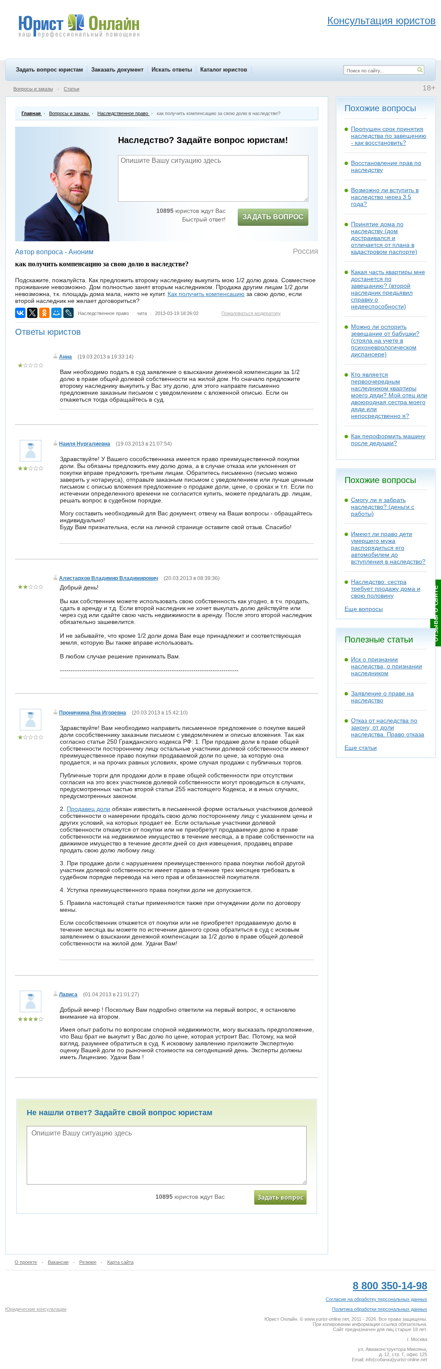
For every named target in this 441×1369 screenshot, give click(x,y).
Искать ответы (172, 69)
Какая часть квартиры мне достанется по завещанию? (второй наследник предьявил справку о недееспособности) (388, 289)
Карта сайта (120, 1262)
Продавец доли (88, 808)
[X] (32, 313)
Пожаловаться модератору (251, 313)
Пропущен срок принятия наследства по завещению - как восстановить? (388, 135)
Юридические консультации (35, 1309)
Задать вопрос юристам (49, 69)
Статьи (71, 88)
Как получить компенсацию (206, 293)
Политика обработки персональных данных (379, 1309)
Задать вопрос (273, 217)
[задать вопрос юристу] (280, 1197)
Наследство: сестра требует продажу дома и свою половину (385, 588)
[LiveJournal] (68, 313)
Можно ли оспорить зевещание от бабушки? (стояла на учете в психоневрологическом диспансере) (385, 340)
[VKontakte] (20, 313)
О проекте (26, 1262)
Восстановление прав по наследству (386, 166)
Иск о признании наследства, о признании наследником (386, 666)
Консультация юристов (381, 20)
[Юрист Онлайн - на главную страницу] (79, 27)
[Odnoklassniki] (44, 313)
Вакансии (58, 1262)
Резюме (87, 1262)
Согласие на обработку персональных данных (376, 1299)
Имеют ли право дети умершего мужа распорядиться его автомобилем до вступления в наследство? (388, 547)
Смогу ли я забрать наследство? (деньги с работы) (382, 506)
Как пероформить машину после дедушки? (388, 439)
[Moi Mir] (56, 313)
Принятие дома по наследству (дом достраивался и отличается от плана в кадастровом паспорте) (384, 238)
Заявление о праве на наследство (382, 697)
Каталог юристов (223, 69)
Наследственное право (103, 313)
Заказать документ (117, 69)
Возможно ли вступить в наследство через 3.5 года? (385, 197)
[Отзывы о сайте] (435, 613)
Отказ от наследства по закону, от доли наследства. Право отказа (387, 727)
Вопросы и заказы (33, 88)
